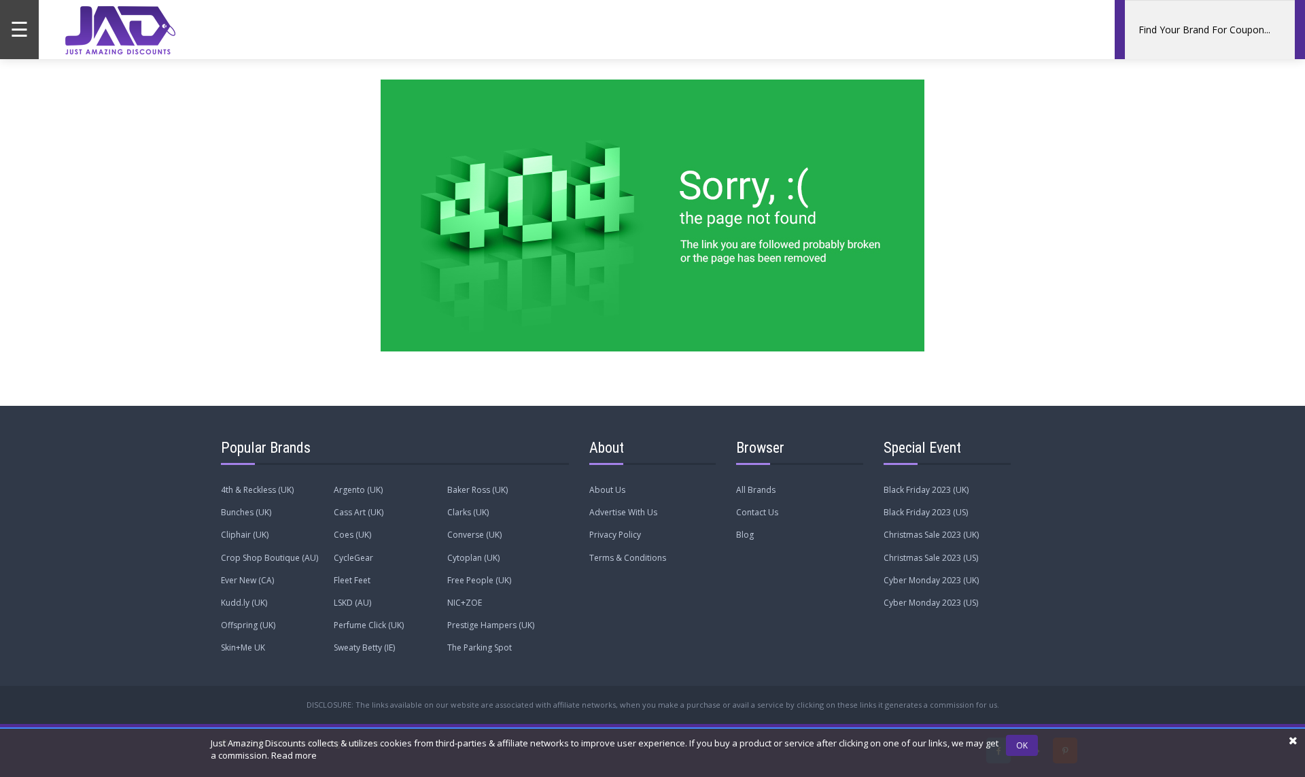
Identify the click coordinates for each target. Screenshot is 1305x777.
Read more (294, 755)
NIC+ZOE (464, 602)
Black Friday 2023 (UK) (926, 490)
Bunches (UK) (246, 512)
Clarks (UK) (468, 512)
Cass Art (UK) (358, 512)
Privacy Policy (615, 534)
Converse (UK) (474, 534)
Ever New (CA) (247, 580)
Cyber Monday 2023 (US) (931, 602)
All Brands (756, 490)
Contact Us (757, 512)
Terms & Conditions (627, 558)
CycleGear (353, 558)
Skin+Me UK (243, 647)
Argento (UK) (358, 490)
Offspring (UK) (248, 625)
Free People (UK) (479, 580)
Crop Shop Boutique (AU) (269, 558)
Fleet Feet (352, 580)
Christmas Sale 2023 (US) (931, 558)
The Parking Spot (479, 647)
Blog (745, 534)
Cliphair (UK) (244, 534)
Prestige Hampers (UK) (490, 625)
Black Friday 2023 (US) (926, 512)
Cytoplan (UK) (473, 558)
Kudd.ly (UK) (244, 602)
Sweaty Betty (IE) (364, 647)
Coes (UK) (352, 534)
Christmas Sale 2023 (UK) (931, 534)
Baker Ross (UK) (477, 490)
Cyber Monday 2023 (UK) (931, 580)
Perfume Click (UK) (369, 625)
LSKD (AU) (352, 602)
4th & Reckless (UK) (257, 490)
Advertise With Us (623, 512)
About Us (607, 490)
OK (1022, 745)
